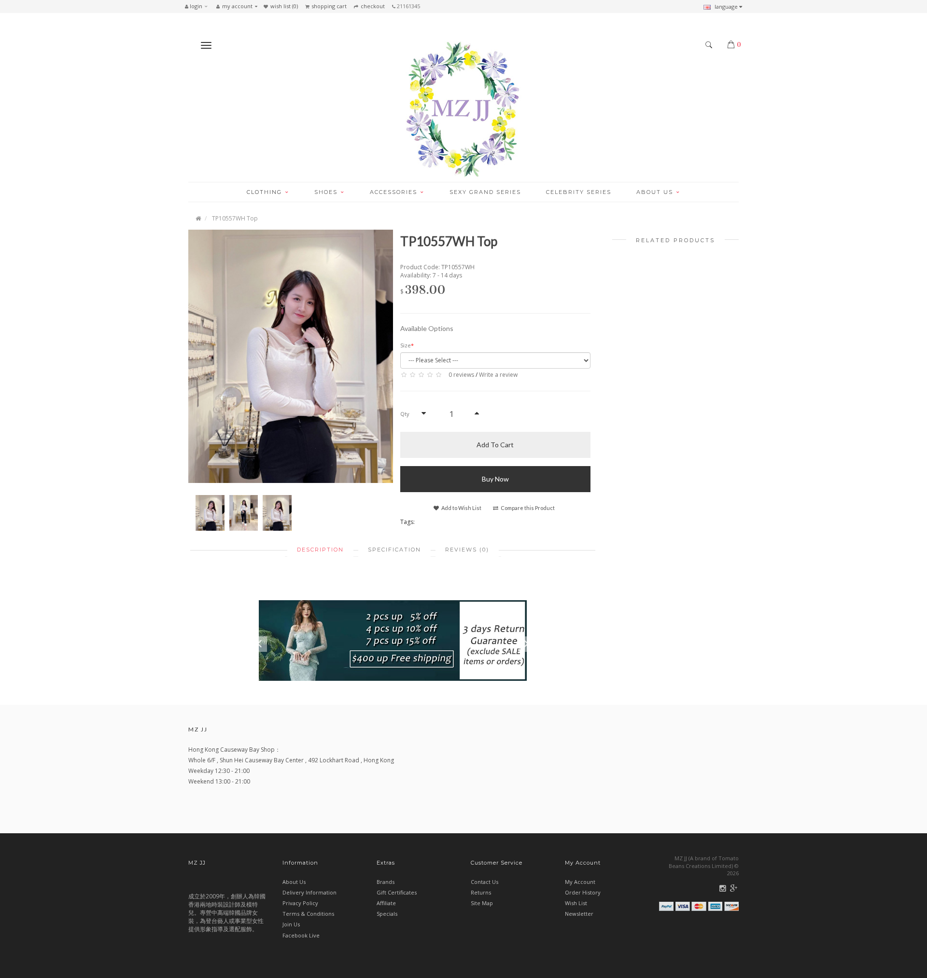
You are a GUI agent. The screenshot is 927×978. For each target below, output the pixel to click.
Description (320, 549)
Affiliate (386, 903)
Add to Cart (495, 445)
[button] (198, 6)
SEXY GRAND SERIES (485, 192)
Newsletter (579, 913)
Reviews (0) (467, 549)
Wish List (576, 903)
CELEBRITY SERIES (578, 192)
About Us (294, 881)
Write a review (498, 375)
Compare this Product (527, 508)
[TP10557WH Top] (290, 356)
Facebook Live (301, 935)
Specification (394, 549)
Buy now (495, 479)
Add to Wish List (460, 508)
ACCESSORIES (395, 192)
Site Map (482, 903)
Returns (481, 892)
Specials (387, 913)
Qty (404, 413)
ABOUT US (655, 192)
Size (405, 345)
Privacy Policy (300, 903)
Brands (385, 881)
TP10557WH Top (235, 218)
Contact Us (484, 881)
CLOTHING (265, 192)
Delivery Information (309, 892)
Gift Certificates (397, 892)
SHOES (327, 192)
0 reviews (461, 375)
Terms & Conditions (308, 913)
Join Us (291, 924)
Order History (583, 892)
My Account (580, 881)
